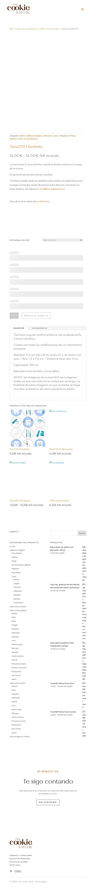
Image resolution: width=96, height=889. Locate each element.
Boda (14, 621)
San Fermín (16, 675)
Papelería (15, 568)
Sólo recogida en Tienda (19, 736)
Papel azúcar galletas (18, 610)
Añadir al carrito (36, 315)
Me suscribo (48, 802)
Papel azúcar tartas (17, 683)
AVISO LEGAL (15, 865)
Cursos (12, 546)
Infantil (14, 701)
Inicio (12, 29)
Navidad (16, 599)
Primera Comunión (19, 667)
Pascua (14, 660)
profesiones (43, 201)
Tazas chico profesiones (28, 139)
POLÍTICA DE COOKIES (19, 862)
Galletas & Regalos (27, 29)
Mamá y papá (17, 644)
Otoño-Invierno (18, 656)
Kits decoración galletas (21, 565)
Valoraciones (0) (39, 328)
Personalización (20, 240)
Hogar (14, 561)
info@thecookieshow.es (52, 189)
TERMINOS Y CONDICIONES (21, 855)
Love (14, 640)
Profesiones (53, 29)
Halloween (17, 591)
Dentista (71, 135)
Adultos (22, 135)
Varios (14, 679)
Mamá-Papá (17, 709)
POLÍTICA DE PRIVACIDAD (20, 859)
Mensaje (15, 648)
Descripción (19, 328)
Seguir (17, 871)
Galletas (15, 557)
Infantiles (17, 595)
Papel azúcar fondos (18, 606)
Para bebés (16, 572)
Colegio (16, 583)
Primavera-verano (19, 664)
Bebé (14, 617)
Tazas (42, 29)
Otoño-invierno (18, 717)
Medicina (13, 139)
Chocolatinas (17, 553)
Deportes (17, 587)
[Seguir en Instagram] (11, 871)
